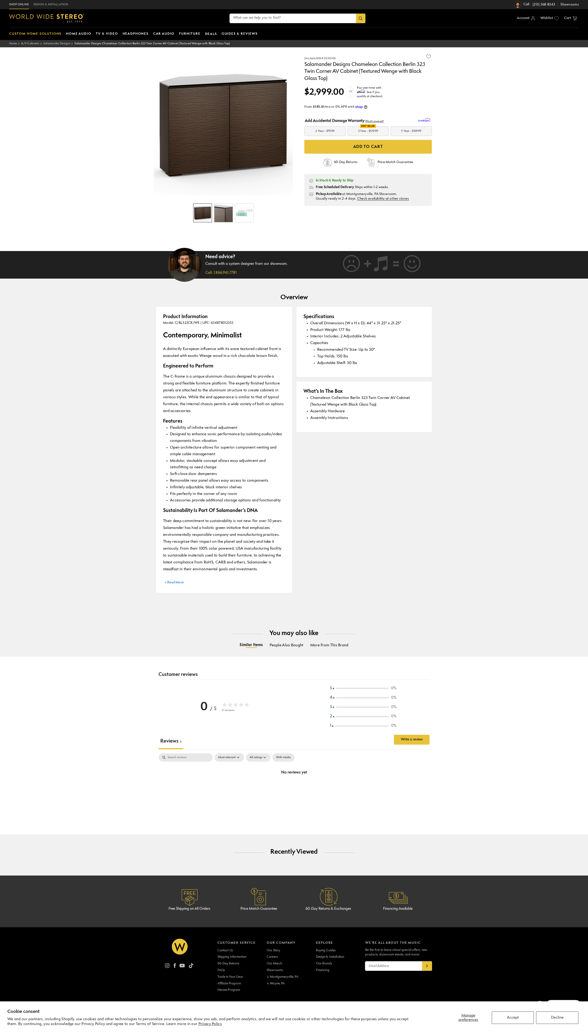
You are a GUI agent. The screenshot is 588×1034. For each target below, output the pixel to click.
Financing (322, 970)
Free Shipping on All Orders (189, 909)
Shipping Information (232, 956)
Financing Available (398, 909)
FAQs (221, 970)
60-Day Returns (228, 963)
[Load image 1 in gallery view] (202, 212)
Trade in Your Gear (230, 976)
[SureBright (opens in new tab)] (425, 120)
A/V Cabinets (30, 43)
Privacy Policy (210, 1024)
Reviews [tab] (171, 741)
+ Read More (174, 582)
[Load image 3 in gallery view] (244, 212)
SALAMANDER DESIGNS (320, 58)
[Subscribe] (427, 966)
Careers (272, 956)
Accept (513, 1018)
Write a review (412, 739)
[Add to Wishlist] (428, 56)
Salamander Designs (56, 43)
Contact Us (225, 950)
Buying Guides (326, 950)
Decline (557, 1018)
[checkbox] (283, 757)
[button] (570, 18)
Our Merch (274, 963)
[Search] (360, 18)
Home (13, 43)
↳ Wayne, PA (276, 983)
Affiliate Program (229, 983)
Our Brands (324, 963)
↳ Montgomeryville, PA (282, 976)
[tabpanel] (294, 788)
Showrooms (275, 970)
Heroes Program (229, 990)
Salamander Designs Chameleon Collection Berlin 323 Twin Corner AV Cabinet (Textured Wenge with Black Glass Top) (152, 43)
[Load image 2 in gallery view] (223, 212)
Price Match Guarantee (258, 909)
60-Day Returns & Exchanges (328, 909)
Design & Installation (330, 956)
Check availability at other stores (383, 199)
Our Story (273, 950)
